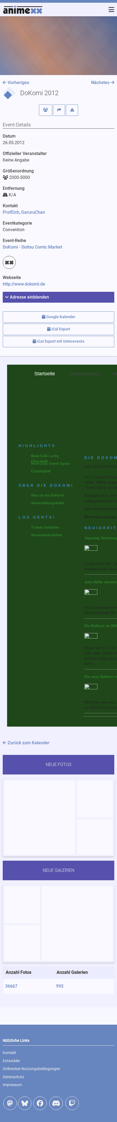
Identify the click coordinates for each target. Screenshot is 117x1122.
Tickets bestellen (45, 527)
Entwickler (11, 1061)
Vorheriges (18, 82)
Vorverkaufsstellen (46, 535)
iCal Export (60, 329)
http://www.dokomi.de (24, 284)
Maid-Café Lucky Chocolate (45, 458)
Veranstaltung (84, 373)
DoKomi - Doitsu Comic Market (32, 247)
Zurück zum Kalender (28, 742)
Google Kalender (60, 317)
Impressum (12, 1085)
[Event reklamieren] (72, 110)
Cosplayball (41, 471)
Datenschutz (13, 1077)
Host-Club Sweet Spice (50, 463)
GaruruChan (33, 212)
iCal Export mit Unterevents (60, 341)
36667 (11, 986)
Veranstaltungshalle (47, 503)
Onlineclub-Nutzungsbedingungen (31, 1069)
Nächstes (100, 82)
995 (59, 986)
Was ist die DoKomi (47, 495)
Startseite (44, 373)
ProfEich (11, 212)
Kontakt (9, 1052)
